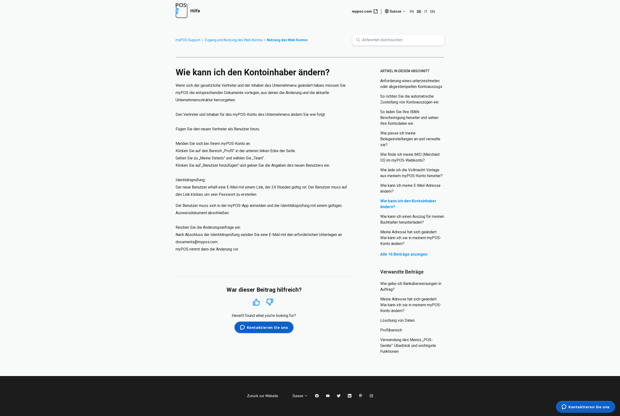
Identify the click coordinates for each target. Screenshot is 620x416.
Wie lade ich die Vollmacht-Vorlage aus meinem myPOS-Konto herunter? (411, 173)
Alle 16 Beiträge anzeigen (403, 254)
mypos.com (362, 11)
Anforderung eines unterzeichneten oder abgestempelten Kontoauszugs (411, 83)
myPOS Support (188, 40)
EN (432, 11)
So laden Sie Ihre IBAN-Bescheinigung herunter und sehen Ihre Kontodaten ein (409, 118)
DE (419, 11)
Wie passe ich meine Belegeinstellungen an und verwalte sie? (410, 139)
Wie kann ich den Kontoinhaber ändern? (408, 204)
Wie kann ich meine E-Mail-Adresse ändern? (410, 188)
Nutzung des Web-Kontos (287, 40)
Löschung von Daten (397, 320)
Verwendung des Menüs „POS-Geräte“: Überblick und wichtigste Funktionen (408, 346)
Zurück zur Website (266, 396)
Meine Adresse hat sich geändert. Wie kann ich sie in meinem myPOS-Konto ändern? (410, 238)
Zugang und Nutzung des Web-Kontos (234, 40)
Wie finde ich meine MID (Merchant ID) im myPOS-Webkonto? (410, 157)
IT (425, 11)
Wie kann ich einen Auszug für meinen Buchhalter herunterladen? (412, 219)
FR (412, 11)
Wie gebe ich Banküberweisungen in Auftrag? (410, 286)
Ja (256, 302)
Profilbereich (391, 330)
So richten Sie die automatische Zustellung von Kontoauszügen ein (409, 99)
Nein (270, 302)
